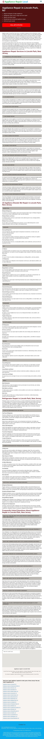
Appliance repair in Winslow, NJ (9, 709)
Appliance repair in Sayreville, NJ (10, 693)
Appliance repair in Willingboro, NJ (10, 716)
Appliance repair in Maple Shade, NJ (10, 691)
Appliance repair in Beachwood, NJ (10, 696)
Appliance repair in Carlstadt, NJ (9, 702)
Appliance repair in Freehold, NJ (9, 684)
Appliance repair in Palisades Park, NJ (11, 703)
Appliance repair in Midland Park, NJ (10, 700)
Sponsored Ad (19, 27)
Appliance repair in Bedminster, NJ (10, 698)
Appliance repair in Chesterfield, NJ (10, 714)
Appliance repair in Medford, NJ (9, 705)
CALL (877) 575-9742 (16, 25)
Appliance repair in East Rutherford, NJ (11, 718)
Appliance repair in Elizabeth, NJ (9, 689)
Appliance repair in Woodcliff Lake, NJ (11, 711)
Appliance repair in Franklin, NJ (9, 712)
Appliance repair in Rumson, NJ (9, 687)
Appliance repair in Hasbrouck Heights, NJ (11, 707)
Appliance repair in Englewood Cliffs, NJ (11, 686)
